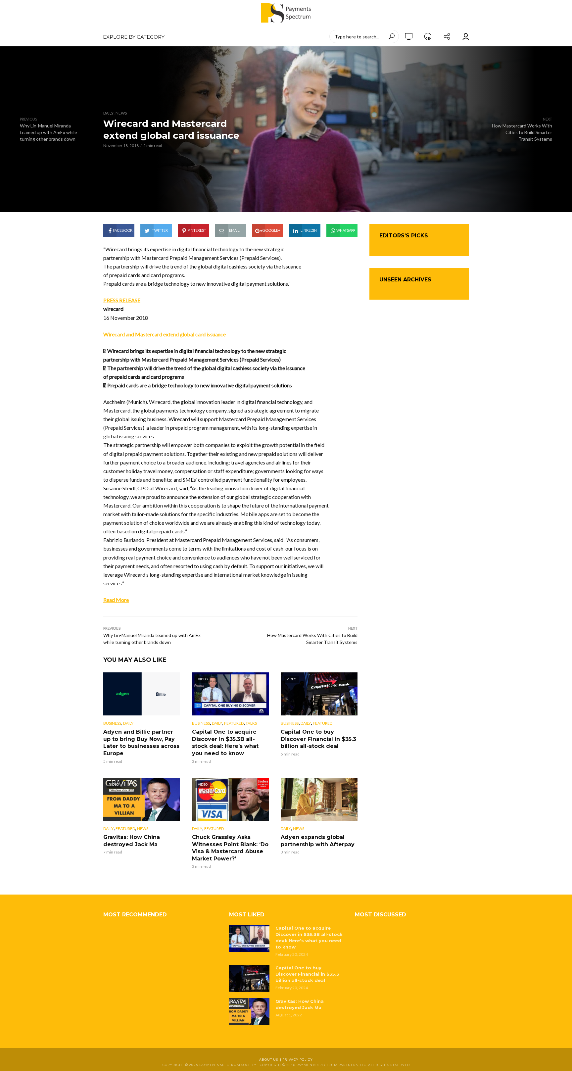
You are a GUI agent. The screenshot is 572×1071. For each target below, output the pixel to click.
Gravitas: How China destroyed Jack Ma (131, 841)
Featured (234, 723)
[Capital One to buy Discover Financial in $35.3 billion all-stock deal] (249, 978)
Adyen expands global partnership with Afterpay (318, 841)
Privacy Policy (297, 1059)
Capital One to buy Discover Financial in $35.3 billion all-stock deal (318, 739)
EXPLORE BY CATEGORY (134, 37)
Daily (108, 113)
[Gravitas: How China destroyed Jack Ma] (249, 1011)
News (121, 113)
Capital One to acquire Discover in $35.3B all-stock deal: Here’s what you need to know (225, 742)
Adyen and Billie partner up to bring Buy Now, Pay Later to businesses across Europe (141, 742)
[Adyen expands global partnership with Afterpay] (319, 799)
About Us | (270, 1059)
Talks (251, 723)
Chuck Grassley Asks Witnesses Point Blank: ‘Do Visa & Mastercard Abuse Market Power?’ (230, 848)
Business (112, 723)
